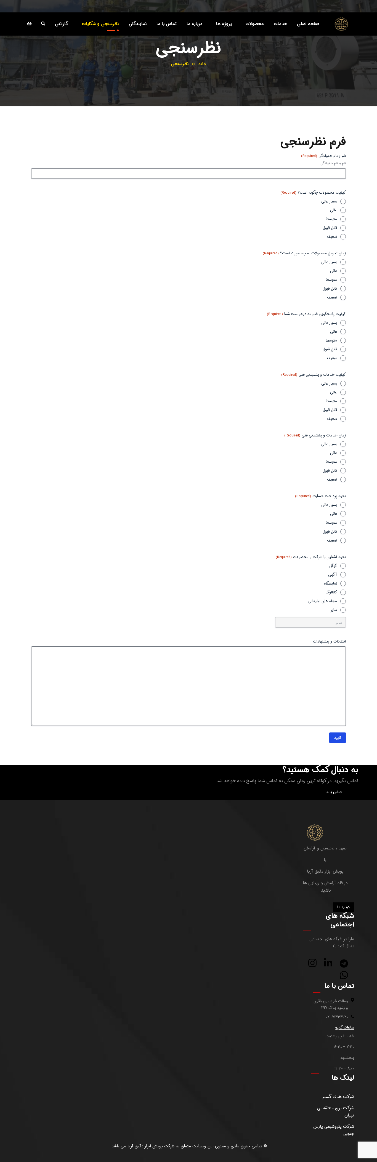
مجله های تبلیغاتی (322, 601)
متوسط (331, 219)
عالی (333, 210)
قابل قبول (330, 228)
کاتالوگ (331, 592)
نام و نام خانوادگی (333, 163)
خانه (202, 63)
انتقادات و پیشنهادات (329, 641)
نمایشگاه (330, 583)
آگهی (332, 574)
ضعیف (332, 236)
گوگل (333, 566)
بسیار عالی (329, 201)
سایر (333, 610)
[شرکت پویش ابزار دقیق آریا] (341, 24)
